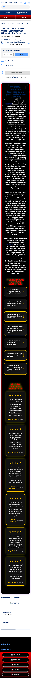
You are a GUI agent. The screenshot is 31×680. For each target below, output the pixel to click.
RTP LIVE (16, 665)
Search (3, 7)
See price (6, 623)
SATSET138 (8, 104)
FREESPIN (16, 669)
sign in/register (13, 77)
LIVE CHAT (17, 674)
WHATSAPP (16, 660)
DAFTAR (7, 17)
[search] (15, 7)
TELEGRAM (16, 655)
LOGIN (23, 17)
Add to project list (17, 72)
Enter (21, 54)
